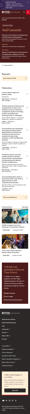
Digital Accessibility (7, 349)
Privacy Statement (7, 352)
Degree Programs (10, 293)
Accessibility (5, 346)
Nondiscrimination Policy (9, 356)
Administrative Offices (8, 319)
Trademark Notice (7, 365)
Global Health (6, 230)
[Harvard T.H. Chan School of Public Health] (11, 313)
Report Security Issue (8, 362)
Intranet (4, 332)
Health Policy (6, 255)
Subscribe (15, 390)
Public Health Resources (9, 322)
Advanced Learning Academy (13, 300)
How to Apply (9, 296)
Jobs (3, 326)
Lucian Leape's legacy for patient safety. (10, 93)
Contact (4, 339)
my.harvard (5, 329)
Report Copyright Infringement (11, 359)
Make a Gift (5, 336)
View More (25, 207)
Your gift (8, 4)
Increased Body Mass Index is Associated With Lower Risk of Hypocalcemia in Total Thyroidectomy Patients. (12, 179)
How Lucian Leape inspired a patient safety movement (11, 251)
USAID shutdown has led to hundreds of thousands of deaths (13, 226)
